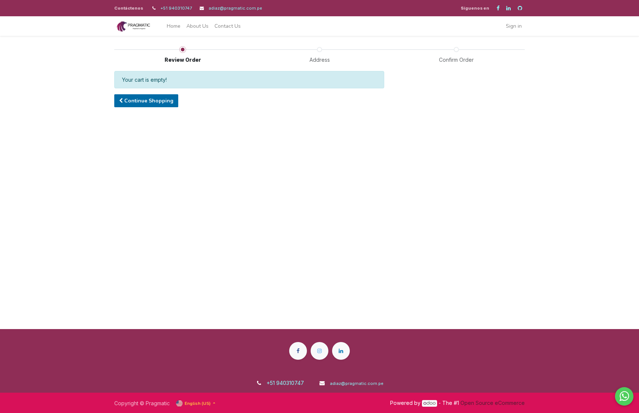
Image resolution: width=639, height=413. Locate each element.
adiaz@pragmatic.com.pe (235, 8)
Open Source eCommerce (492, 403)
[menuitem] (173, 26)
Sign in (514, 26)
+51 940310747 (176, 8)
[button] (146, 100)
